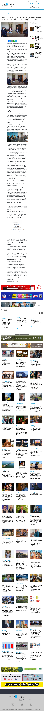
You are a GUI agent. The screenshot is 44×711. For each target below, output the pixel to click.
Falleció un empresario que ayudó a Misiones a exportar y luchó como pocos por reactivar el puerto (36, 543)
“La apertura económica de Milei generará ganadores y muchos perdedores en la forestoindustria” (22, 407)
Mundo (13, 704)
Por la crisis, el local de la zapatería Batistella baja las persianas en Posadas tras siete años (8, 542)
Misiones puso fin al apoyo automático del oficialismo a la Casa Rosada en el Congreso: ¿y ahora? (8, 385)
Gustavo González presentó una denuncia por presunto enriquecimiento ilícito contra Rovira (8, 564)
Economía (12, 702)
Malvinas (22, 703)
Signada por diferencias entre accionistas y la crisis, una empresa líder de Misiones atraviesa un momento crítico (7, 407)
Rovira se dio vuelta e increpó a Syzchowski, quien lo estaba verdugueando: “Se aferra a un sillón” (21, 363)
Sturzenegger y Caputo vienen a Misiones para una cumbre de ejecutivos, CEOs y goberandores (22, 587)
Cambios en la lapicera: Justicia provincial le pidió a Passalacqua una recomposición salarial (36, 588)
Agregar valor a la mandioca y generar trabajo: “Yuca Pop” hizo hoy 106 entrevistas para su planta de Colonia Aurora (21, 657)
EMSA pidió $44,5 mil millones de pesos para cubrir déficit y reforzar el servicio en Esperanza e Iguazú (36, 452)
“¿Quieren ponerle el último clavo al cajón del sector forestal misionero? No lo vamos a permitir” (21, 475)
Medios (31, 703)
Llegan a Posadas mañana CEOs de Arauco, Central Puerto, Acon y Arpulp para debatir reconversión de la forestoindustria (21, 565)
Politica (22, 705)
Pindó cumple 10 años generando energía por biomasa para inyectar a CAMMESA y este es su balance (22, 634)
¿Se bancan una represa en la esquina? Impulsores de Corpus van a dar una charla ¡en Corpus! (36, 565)
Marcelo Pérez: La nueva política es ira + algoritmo (7, 633)
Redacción (6, 326)
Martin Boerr (26, 696)
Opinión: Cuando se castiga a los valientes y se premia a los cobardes (7, 362)
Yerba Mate (12, 706)
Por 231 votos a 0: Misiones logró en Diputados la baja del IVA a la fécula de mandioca (35, 364)
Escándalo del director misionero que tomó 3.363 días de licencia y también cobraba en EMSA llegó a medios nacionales (36, 656)
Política (13, 705)
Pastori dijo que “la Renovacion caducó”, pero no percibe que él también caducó (35, 428)
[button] (42, 313)
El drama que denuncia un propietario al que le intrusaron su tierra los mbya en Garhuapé (22, 608)
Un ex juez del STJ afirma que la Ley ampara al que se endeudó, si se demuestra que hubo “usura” (7, 454)
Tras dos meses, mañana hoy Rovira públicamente (21, 542)
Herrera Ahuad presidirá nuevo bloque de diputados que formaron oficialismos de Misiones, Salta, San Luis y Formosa (36, 408)
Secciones (3, 10)
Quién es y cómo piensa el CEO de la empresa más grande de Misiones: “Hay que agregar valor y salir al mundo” (21, 520)
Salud (31, 705)
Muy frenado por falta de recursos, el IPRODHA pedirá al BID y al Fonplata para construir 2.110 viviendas (22, 454)
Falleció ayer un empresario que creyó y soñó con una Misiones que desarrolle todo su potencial (7, 588)
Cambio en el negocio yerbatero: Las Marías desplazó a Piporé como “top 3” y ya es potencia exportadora (35, 609)
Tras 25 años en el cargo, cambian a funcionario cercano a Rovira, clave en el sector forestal (21, 496)
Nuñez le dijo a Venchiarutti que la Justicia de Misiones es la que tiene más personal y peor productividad (36, 385)
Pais (30, 704)
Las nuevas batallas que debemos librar (36, 322)
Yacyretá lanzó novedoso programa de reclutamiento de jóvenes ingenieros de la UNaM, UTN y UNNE (8, 474)
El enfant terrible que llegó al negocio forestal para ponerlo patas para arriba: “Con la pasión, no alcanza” (36, 475)
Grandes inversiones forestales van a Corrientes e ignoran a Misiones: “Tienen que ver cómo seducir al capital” (7, 497)
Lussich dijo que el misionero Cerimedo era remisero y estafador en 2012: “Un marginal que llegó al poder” (7, 519)
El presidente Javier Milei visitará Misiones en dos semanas (36, 495)
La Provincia (32, 702)
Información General (22, 702)
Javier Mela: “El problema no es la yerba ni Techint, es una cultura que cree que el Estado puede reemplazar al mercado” (22, 322)
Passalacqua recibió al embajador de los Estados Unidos (7, 428)
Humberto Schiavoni (36, 325)
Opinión (22, 704)
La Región (12, 703)
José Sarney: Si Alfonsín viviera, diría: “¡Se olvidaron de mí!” (7, 322)
